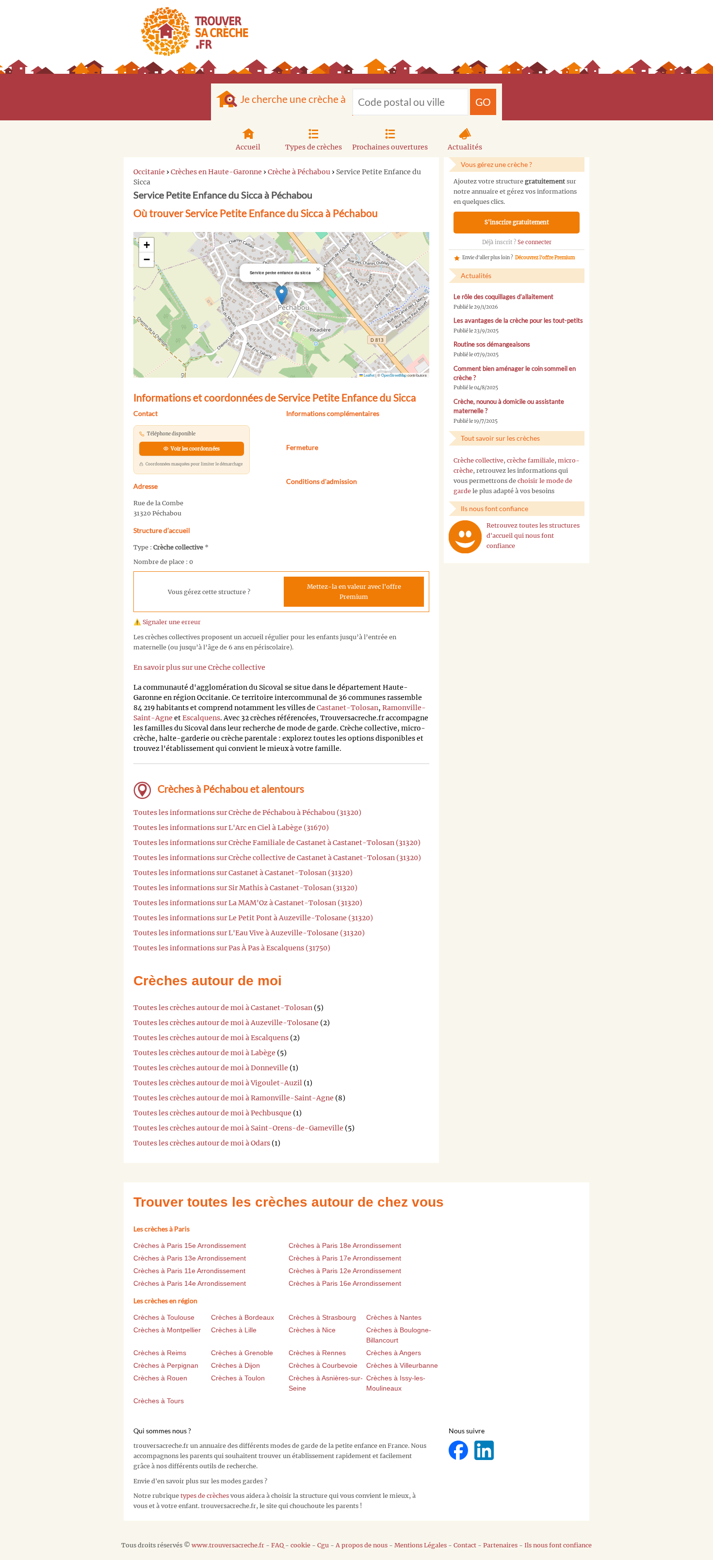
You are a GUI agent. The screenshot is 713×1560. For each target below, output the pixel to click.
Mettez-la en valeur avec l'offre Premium (354, 591)
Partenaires (500, 1545)
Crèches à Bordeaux (242, 1317)
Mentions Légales (420, 1545)
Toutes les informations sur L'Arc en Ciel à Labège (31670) (231, 827)
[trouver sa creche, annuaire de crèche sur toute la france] (190, 31)
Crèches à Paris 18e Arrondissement (345, 1245)
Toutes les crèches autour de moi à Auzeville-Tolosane (226, 1022)
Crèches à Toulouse (163, 1317)
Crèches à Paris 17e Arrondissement (345, 1258)
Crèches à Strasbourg (322, 1317)
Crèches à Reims (159, 1353)
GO (483, 102)
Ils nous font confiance (558, 1545)
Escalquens (201, 718)
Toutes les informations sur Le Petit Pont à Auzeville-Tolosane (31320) (253, 917)
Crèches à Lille (234, 1330)
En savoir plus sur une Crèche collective (199, 667)
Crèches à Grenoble (242, 1353)
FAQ (277, 1545)
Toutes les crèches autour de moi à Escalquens (211, 1037)
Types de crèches (313, 147)
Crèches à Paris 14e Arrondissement (189, 1283)
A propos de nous (362, 1545)
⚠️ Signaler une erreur (167, 622)
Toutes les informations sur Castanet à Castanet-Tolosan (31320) (243, 872)
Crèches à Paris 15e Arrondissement (189, 1245)
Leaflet (368, 375)
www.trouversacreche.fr (228, 1545)
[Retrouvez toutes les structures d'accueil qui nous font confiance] (465, 536)
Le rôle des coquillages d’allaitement (503, 296)
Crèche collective (478, 460)
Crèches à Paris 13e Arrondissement (189, 1258)
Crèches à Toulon (238, 1378)
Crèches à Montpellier (167, 1330)
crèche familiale (530, 460)
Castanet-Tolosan (347, 707)
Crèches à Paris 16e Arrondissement (345, 1283)
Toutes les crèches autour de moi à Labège (204, 1052)
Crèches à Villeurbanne (402, 1365)
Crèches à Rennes (317, 1353)
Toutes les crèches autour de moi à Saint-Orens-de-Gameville (238, 1128)
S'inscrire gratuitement (517, 222)
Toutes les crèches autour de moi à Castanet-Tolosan (222, 1007)
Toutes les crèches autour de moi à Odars (201, 1143)
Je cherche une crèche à (293, 99)
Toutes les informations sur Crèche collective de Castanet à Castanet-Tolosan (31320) (277, 857)
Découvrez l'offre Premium (545, 258)
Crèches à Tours (158, 1401)
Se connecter (534, 242)
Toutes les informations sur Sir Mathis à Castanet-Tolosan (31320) (245, 887)
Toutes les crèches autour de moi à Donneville (210, 1067)
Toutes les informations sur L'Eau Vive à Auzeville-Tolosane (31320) (249, 933)
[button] (281, 295)
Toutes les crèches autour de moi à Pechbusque (212, 1113)
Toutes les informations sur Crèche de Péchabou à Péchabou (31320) (247, 812)
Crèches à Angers (393, 1353)
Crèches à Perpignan (165, 1365)
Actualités (465, 147)
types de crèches (204, 1495)
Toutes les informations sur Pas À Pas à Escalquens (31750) (231, 948)
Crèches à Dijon (235, 1365)
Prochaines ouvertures (390, 147)
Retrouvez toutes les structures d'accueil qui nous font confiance (533, 535)
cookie (300, 1545)
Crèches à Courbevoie (323, 1365)
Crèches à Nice (312, 1330)
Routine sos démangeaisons (492, 344)
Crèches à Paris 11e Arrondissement (189, 1271)
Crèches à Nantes (393, 1317)
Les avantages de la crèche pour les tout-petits (518, 320)
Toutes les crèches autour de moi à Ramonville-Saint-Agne (233, 1098)
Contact (465, 1545)
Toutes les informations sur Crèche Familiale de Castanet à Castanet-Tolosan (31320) (277, 842)
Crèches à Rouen (160, 1378)
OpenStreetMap (393, 375)
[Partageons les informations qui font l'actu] (459, 1450)
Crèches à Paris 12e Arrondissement (345, 1271)
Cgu (323, 1545)
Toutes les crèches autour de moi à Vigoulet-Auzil (217, 1083)
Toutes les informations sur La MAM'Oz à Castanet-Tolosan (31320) (247, 902)
